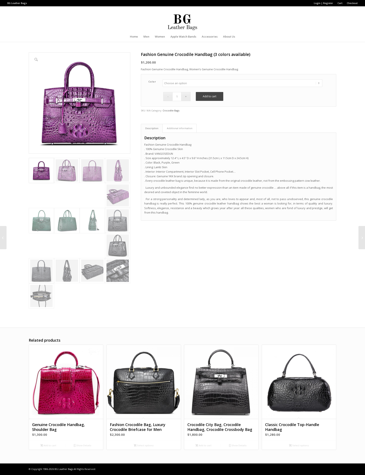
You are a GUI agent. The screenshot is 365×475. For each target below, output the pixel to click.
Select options (145, 445)
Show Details (83, 445)
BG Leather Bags (63, 469)
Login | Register (323, 3)
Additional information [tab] (179, 128)
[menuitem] (323, 3)
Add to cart (209, 96)
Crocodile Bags (171, 110)
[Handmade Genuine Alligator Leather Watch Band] (3, 237)
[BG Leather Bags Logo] (182, 18)
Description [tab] (151, 128)
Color (152, 81)
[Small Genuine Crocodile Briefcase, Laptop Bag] (361, 237)
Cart (340, 3)
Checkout (352, 3)
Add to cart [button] (49, 445)
